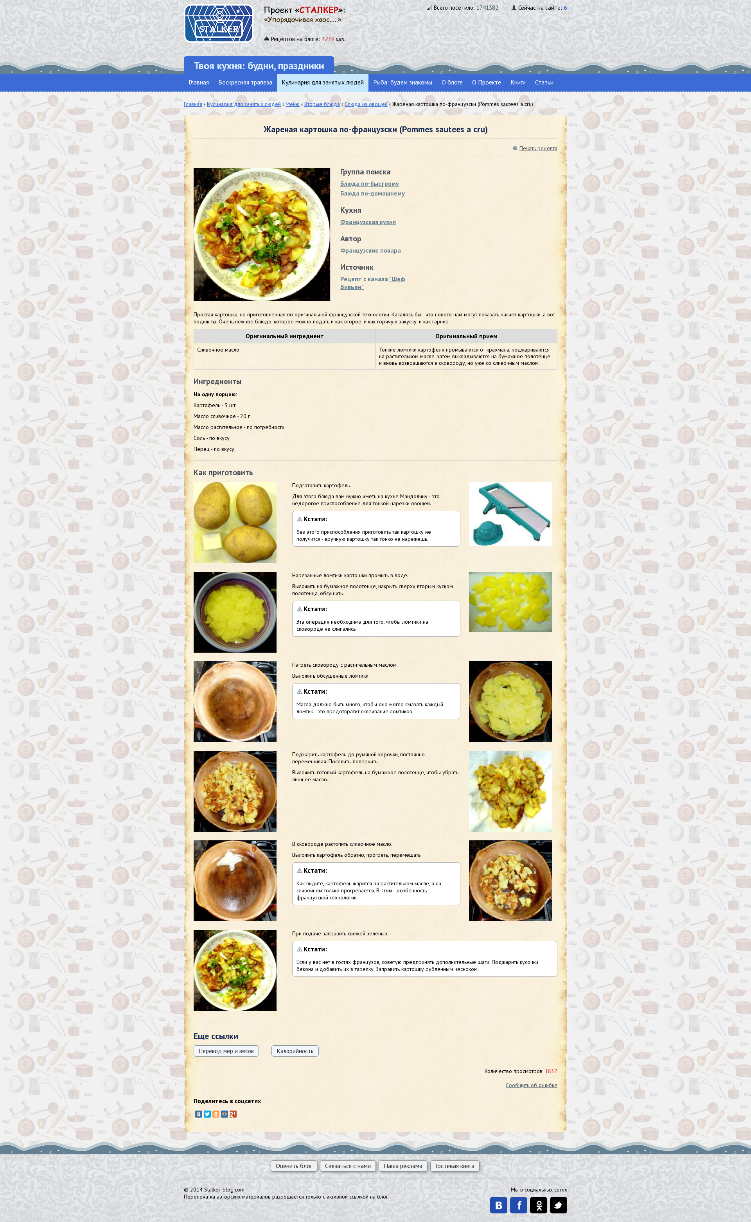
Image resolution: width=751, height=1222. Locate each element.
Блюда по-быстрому (369, 183)
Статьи (544, 82)
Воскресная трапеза (245, 82)
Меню (293, 104)
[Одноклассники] (215, 1114)
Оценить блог (294, 1166)
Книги (518, 82)
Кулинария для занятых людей (323, 82)
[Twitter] (207, 1114)
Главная (199, 82)
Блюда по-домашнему (372, 193)
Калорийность (295, 1051)
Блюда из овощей (366, 104)
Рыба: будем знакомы (402, 82)
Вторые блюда (322, 104)
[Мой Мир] (224, 1114)
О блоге (452, 82)
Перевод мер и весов (226, 1051)
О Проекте (486, 82)
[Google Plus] (233, 1114)
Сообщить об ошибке (531, 1085)
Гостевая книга (454, 1166)
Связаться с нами (348, 1166)
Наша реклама (403, 1166)
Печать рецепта (538, 148)
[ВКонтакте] (198, 1114)
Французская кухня (368, 222)
